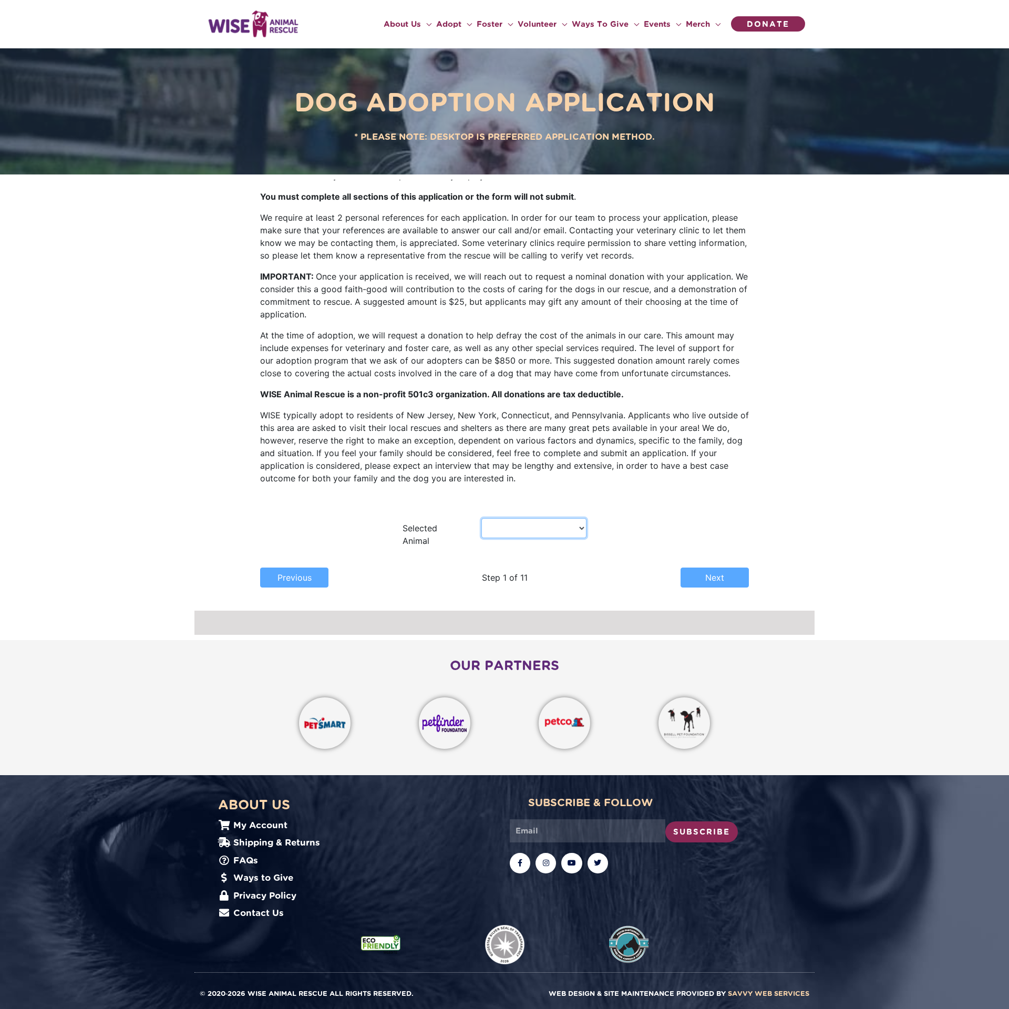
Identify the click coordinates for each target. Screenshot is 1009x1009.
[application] (426, 24)
